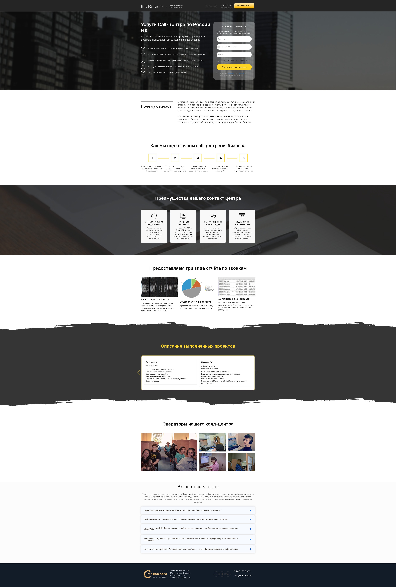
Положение (230, 73)
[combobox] (219, 47)
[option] (198, 373)
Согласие (241, 73)
